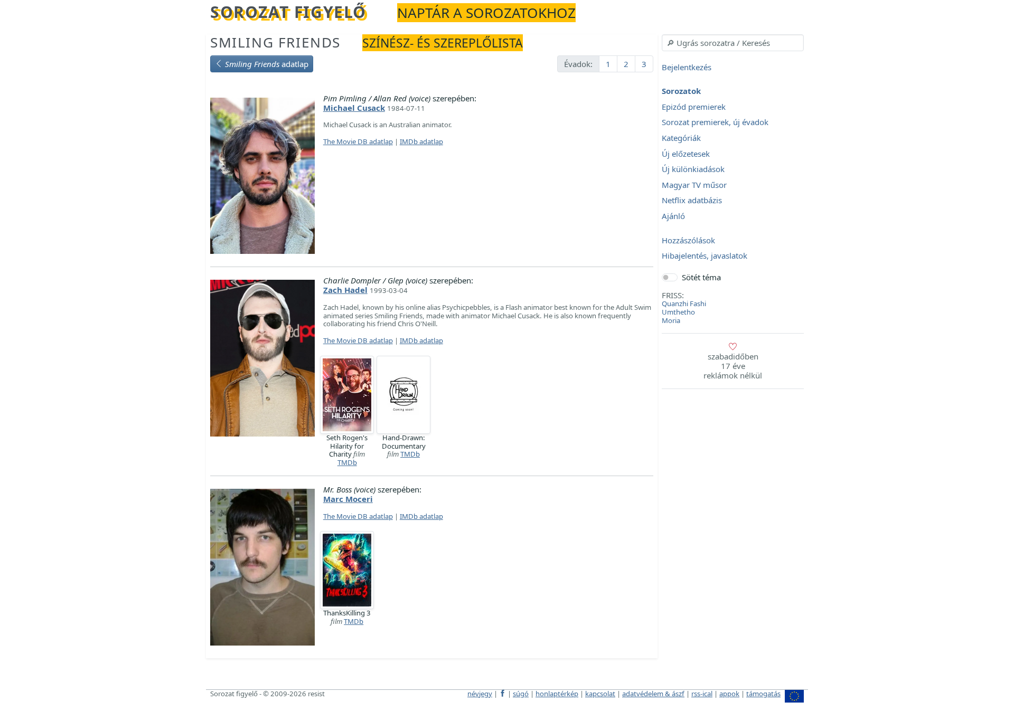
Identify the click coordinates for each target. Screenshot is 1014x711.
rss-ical (701, 693)
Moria (671, 320)
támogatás (763, 693)
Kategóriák (681, 137)
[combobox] (733, 42)
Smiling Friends (275, 42)
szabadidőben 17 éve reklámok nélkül (732, 366)
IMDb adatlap (421, 141)
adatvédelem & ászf (653, 693)
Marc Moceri (348, 499)
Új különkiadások (693, 169)
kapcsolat (600, 693)
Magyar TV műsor (694, 184)
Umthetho (678, 312)
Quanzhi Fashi (684, 303)
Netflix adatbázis (692, 200)
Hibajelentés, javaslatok (704, 256)
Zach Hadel (345, 290)
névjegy (479, 693)
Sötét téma (701, 277)
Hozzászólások (688, 240)
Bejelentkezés (686, 67)
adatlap (266, 64)
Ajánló (673, 216)
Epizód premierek (694, 106)
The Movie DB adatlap (358, 141)
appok (729, 693)
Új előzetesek (686, 153)
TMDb (347, 462)
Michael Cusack (354, 107)
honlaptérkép (557, 693)
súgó (521, 693)
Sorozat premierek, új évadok (715, 122)
